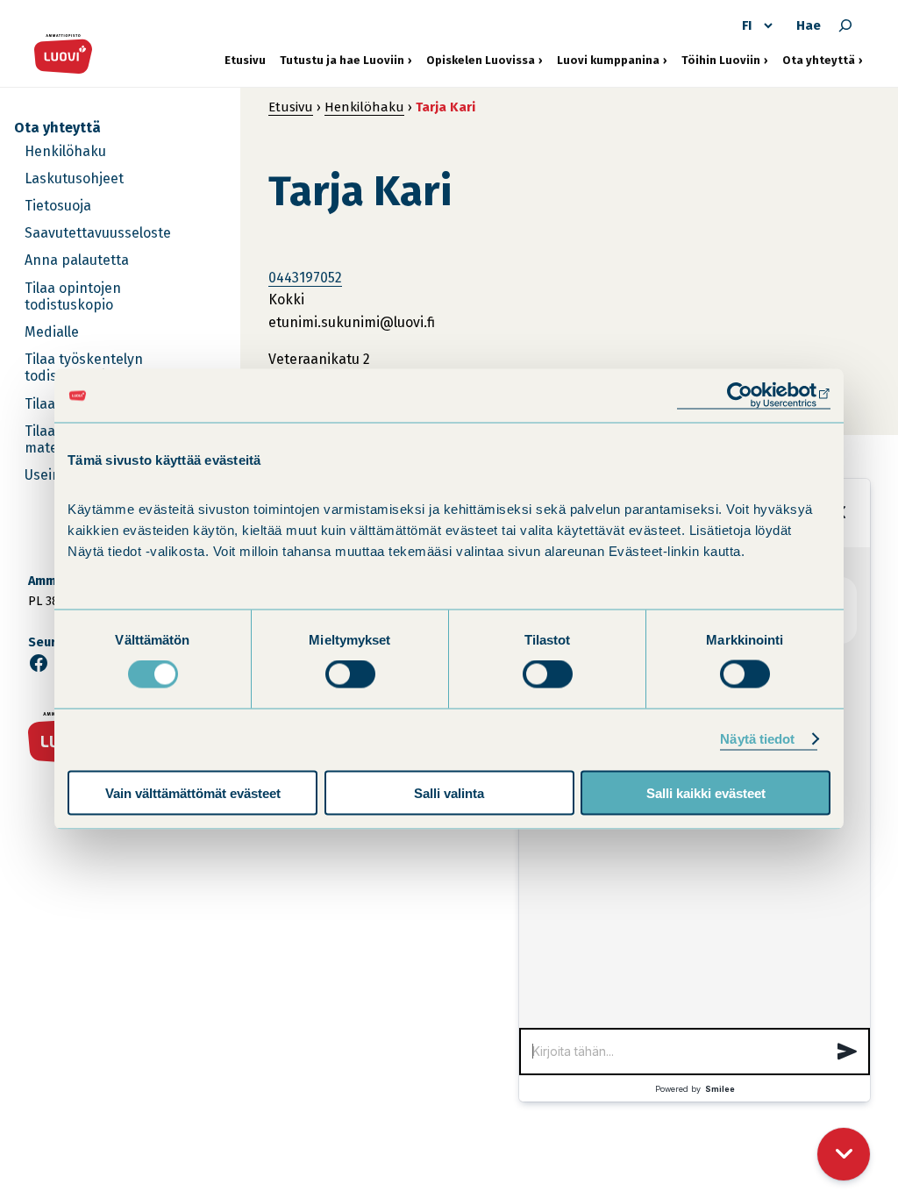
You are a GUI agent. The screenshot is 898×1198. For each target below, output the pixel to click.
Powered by (695, 1089)
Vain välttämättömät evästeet (193, 792)
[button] (847, 1051)
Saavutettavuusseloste (98, 233)
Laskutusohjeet (74, 178)
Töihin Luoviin (724, 60)
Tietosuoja (58, 205)
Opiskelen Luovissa (480, 60)
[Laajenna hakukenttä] (845, 25)
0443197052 (305, 277)
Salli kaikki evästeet (706, 792)
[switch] (350, 674)
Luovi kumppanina (608, 60)
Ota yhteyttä (822, 60)
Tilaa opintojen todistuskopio (73, 296)
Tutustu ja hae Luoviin (342, 60)
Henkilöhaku (65, 151)
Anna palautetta (77, 260)
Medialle (52, 332)
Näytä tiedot (757, 738)
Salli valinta (449, 792)
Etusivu (245, 60)
